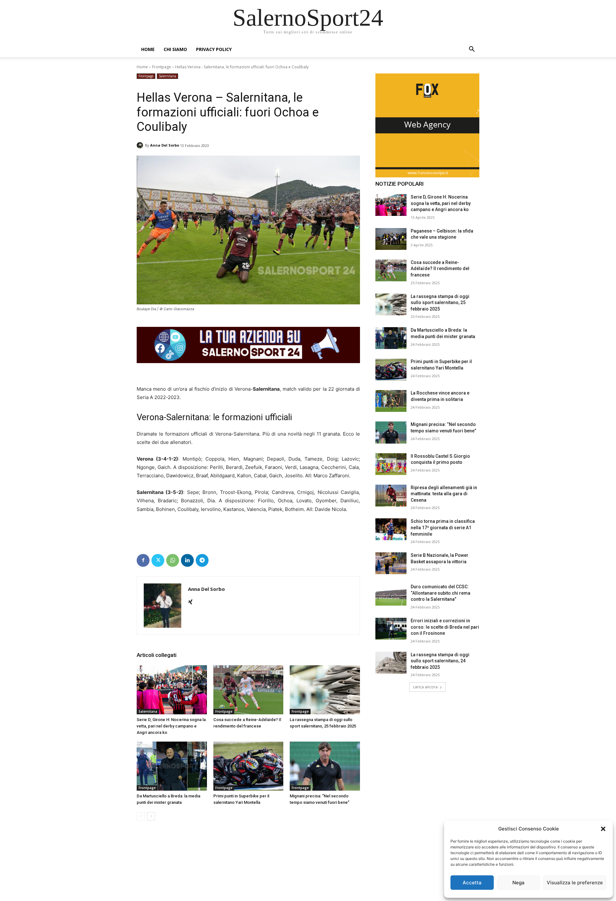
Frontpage (161, 67)
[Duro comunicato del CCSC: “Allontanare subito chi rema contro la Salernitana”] (390, 595)
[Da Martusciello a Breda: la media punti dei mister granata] (172, 766)
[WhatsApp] (172, 560)
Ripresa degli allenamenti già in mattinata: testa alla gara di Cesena (444, 494)
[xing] (190, 600)
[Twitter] (157, 560)
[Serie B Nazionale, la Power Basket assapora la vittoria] (390, 563)
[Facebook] (143, 560)
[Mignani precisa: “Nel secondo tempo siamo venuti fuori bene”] (325, 766)
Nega (518, 883)
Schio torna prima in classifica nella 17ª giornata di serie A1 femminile (443, 527)
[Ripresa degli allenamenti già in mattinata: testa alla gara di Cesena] (390, 495)
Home (148, 49)
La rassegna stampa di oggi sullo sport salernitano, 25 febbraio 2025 (440, 302)
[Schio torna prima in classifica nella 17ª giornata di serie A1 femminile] (390, 529)
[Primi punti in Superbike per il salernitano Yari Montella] (248, 766)
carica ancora (425, 687)
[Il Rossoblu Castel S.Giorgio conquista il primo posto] (390, 464)
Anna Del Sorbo (164, 145)
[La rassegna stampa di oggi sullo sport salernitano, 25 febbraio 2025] (325, 689)
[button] (603, 829)
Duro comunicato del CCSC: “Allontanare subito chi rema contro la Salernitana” (440, 593)
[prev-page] (141, 816)
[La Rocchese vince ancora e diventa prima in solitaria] (390, 401)
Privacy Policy (214, 49)
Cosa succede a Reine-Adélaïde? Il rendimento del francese (440, 268)
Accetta (472, 883)
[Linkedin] (187, 560)
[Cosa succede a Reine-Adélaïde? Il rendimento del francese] (248, 689)
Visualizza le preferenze (575, 883)
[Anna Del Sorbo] (141, 145)
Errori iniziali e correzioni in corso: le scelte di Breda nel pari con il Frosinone (445, 627)
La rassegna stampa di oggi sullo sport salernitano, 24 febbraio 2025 (440, 661)
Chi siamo (175, 49)
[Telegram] (202, 560)
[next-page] (151, 816)
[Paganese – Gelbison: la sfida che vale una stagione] (390, 239)
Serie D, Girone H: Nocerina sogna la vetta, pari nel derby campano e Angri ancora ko (171, 726)
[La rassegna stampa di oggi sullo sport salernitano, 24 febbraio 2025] (390, 663)
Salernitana (167, 76)
